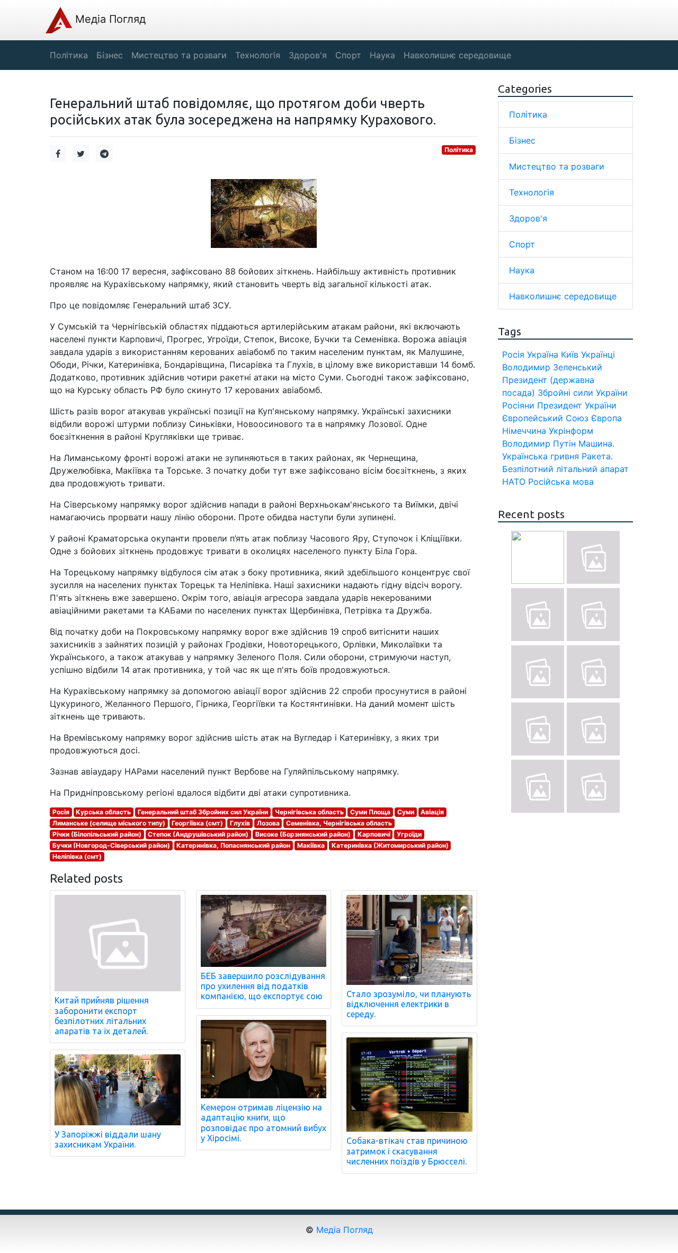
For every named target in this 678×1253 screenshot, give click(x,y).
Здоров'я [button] (308, 55)
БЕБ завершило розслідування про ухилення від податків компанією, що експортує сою (263, 986)
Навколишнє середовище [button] (457, 55)
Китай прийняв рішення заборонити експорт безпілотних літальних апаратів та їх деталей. (102, 1016)
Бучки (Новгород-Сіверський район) (111, 845)
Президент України (577, 405)
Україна (542, 354)
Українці (598, 354)
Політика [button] (69, 55)
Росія (60, 812)
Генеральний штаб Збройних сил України (203, 812)
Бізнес (522, 140)
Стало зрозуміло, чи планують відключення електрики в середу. (408, 1004)
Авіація (432, 812)
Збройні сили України (583, 392)
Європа (606, 418)
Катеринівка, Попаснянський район (233, 845)
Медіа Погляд (109, 19)
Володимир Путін (539, 443)
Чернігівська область (309, 812)
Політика (458, 150)
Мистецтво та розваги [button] (179, 55)
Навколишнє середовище (563, 296)
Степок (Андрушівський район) (198, 834)
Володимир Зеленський (552, 367)
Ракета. (597, 456)
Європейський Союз (545, 418)
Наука (521, 270)
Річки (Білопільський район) (96, 834)
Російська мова (561, 481)
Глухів (240, 823)
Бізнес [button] (109, 55)
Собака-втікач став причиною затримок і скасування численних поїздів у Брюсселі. (407, 1151)
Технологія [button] (257, 55)
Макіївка (311, 845)
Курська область (103, 812)
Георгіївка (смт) (197, 823)
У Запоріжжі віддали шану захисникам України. (108, 1139)
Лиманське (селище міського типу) (108, 823)
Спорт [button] (348, 55)
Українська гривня (540, 456)
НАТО (513, 481)
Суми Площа (370, 812)
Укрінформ (571, 430)
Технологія (531, 192)
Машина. (596, 443)
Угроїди (409, 834)
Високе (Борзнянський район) (303, 834)
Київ (569, 354)
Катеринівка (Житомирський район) (390, 845)
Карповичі (374, 834)
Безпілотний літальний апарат (565, 469)
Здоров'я (528, 218)
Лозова (268, 823)
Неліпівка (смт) (77, 856)
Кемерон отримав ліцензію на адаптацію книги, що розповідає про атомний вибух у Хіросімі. (263, 1123)
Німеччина (524, 430)
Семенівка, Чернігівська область (339, 823)
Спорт (522, 244)
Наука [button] (382, 55)
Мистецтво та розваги (556, 166)
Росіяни (518, 405)
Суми (405, 812)
